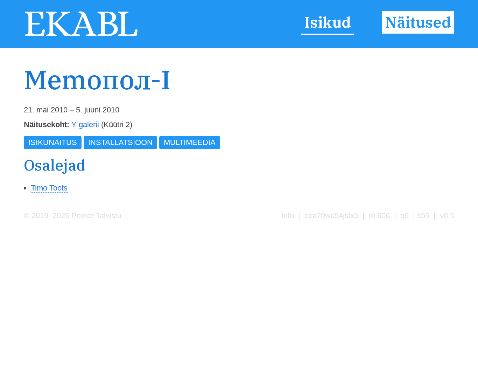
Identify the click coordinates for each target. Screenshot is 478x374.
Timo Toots (49, 187)
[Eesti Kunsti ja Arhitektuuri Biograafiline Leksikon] (81, 35)
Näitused (418, 22)
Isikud (327, 22)
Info (287, 215)
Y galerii (85, 124)
